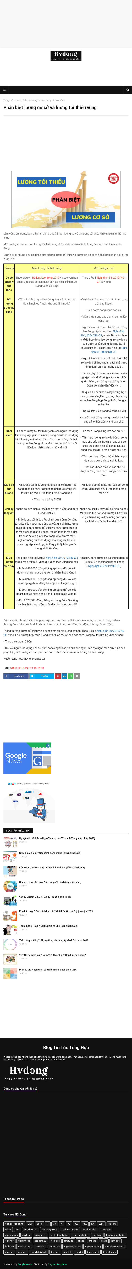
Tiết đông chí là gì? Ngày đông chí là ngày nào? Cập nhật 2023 (53, 940)
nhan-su (9, 1252)
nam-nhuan (54, 1246)
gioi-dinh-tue (24, 1241)
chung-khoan (11, 1235)
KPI (92, 1224)
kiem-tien (55, 1241)
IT (48, 1224)
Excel (39, 1224)
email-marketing (80, 1235)
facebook (97, 1235)
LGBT (101, 1224)
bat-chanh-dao (89, 1229)
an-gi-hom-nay (30, 1229)
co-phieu (26, 1235)
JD (54, 1224)
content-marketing (59, 1235)
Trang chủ (8, 100)
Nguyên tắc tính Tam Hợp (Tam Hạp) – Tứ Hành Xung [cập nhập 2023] (57, 838)
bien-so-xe (106, 1229)
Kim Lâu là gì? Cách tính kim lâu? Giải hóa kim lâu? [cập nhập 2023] (56, 911)
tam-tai (79, 1252)
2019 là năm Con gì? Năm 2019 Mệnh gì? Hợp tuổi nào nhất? (52, 955)
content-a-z (40, 1235)
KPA (85, 1224)
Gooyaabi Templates (57, 1264)
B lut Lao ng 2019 (45, 277)
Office (8, 1229)
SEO (17, 1229)
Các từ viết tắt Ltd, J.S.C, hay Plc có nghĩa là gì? (45, 896)
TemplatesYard (25, 1264)
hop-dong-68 (40, 1241)
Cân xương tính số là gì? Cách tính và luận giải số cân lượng (52, 867)
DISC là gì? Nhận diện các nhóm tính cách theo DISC (48, 969)
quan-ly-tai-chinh (39, 1252)
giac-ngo (9, 1241)
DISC (30, 1224)
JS (69, 1224)
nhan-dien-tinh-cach (114, 1246)
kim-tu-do (68, 1241)
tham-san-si (93, 1252)
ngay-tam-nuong (93, 1246)
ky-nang (92, 1241)
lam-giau (115, 1241)
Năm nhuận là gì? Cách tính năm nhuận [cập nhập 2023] (49, 853)
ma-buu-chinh (24, 1246)
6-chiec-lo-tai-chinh (14, 1224)
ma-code (40, 1246)
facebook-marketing (115, 1235)
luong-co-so (15, 668)
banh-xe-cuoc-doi (70, 1229)
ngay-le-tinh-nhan (72, 1246)
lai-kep (104, 1241)
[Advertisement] (66, 24)
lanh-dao (9, 1246)
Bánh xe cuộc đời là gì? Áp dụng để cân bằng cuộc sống (50, 882)
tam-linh (67, 1252)
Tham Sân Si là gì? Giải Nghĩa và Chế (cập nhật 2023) (48, 926)
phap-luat (22, 1252)
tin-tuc (18, 100)
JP (61, 1224)
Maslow (112, 1224)
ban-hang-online (49, 1229)
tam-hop (55, 1252)
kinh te (81, 1241)
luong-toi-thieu (29, 668)
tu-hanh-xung (109, 1252)
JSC (76, 1224)
